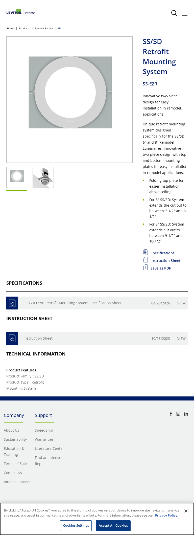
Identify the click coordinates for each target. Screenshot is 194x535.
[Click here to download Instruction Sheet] (12, 338)
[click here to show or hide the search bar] (174, 13)
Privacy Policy (166, 515)
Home (10, 28)
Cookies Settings (76, 525)
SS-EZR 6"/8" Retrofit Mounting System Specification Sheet (72, 302)
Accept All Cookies (113, 525)
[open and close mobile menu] (185, 13)
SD (59, 28)
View (181, 303)
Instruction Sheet (38, 338)
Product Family (44, 28)
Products (24, 28)
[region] (97, 519)
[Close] (185, 511)
